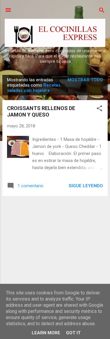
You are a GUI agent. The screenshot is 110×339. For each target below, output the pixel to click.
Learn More (46, 332)
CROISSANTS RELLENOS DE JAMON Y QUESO (41, 111)
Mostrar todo (85, 79)
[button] (99, 109)
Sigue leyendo (86, 185)
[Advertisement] (55, 242)
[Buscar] (101, 10)
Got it (73, 332)
